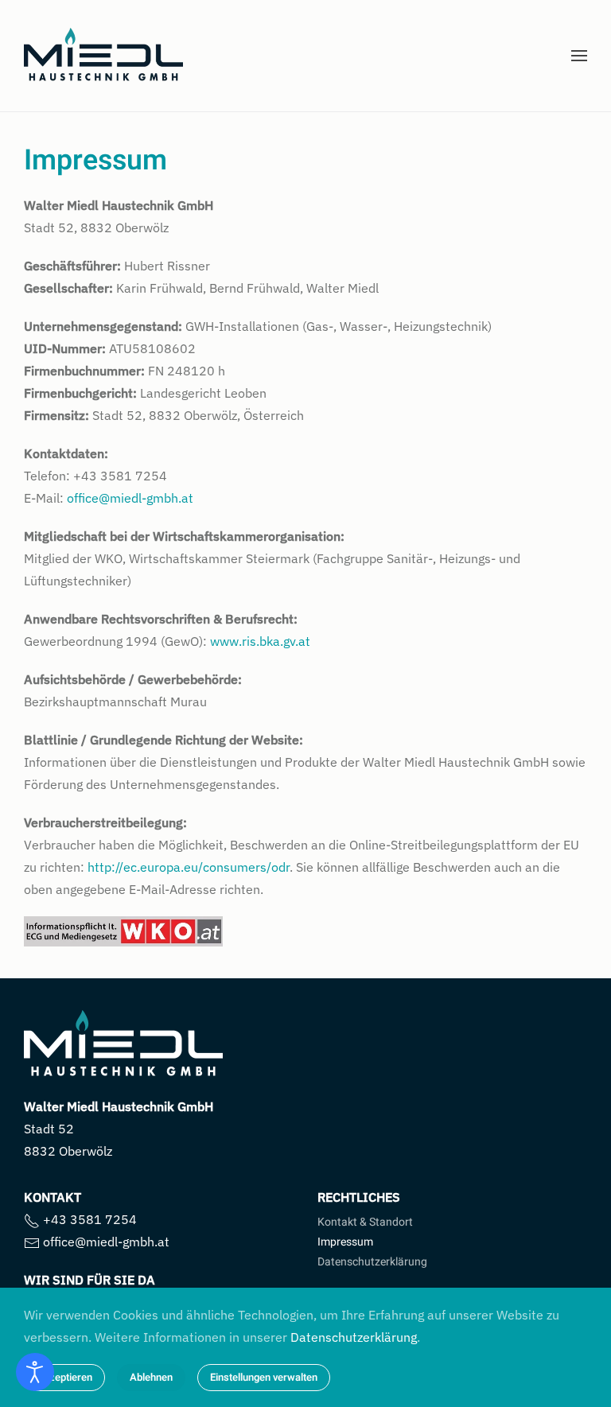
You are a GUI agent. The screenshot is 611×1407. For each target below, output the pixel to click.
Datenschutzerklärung (372, 1261)
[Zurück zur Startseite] (103, 55)
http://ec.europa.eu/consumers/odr (189, 867)
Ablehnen (151, 1377)
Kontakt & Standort (365, 1222)
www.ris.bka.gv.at (260, 641)
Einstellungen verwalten (263, 1377)
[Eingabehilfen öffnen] (35, 1372)
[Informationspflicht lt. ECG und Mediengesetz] (123, 930)
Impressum (345, 1242)
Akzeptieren (64, 1377)
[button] (579, 55)
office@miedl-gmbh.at (130, 498)
